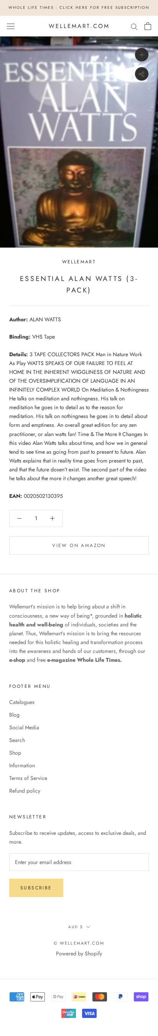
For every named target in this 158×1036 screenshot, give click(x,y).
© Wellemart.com (79, 943)
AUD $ (75, 927)
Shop (15, 753)
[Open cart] (148, 26)
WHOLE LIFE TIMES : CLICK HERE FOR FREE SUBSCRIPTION (79, 7)
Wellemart (79, 261)
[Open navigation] (11, 26)
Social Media (24, 727)
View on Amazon (79, 545)
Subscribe (36, 887)
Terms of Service (28, 778)
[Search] (134, 26)
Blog (14, 715)
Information (22, 765)
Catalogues (22, 702)
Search (17, 740)
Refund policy (24, 791)
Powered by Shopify (79, 953)
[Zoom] (141, 54)
